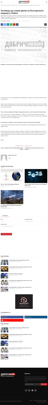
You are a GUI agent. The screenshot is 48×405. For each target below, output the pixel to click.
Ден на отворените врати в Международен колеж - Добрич (12, 148)
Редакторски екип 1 (12, 261)
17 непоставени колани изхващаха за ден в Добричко (34, 148)
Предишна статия (19, 145)
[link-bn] (24, 301)
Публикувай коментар (6, 234)
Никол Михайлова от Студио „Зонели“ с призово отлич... (20, 287)
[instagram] (29, 390)
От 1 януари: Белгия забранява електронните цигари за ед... (11, 206)
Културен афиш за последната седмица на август (19, 260)
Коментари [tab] (5, 215)
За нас (31, 400)
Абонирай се (44, 384)
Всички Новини (7, 5)
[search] (46, 2)
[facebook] (26, 390)
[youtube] (32, 390)
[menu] (1, 2)
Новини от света (15, 5)
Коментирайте (4, 224)
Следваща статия (28, 145)
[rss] (35, 390)
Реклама (44, 400)
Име (1, 219)
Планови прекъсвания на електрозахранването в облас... (20, 266)
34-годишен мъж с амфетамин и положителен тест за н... (21, 280)
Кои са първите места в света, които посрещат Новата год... (36, 185)
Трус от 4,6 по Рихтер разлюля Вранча (10, 184)
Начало (2, 5)
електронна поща (28, 219)
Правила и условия (37, 400)
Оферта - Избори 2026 (41, 401)
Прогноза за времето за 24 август (16, 273)
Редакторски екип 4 (12, 155)
